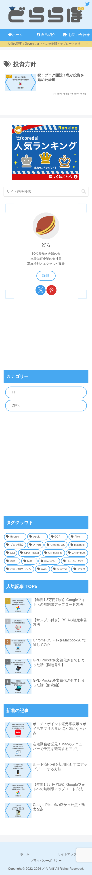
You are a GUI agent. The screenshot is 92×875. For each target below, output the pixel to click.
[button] (84, 191)
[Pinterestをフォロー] (51, 290)
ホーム (24, 854)
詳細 (46, 276)
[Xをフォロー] (41, 290)
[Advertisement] (46, 463)
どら (46, 244)
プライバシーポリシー (46, 860)
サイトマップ (67, 854)
